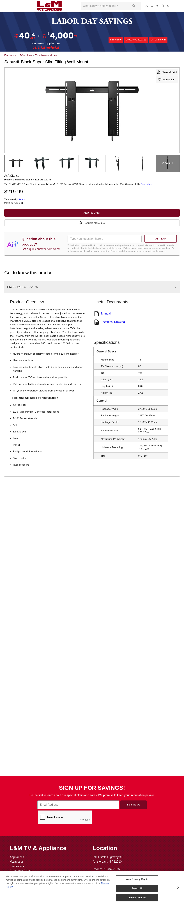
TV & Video (26, 55)
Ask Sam (160, 238)
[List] (152, 6)
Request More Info (94, 222)
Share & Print (169, 72)
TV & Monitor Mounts (46, 55)
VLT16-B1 (18, 203)
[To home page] (49, 6)
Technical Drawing (113, 321)
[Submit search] (134, 6)
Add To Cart (92, 212)
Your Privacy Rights (137, 879)
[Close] (178, 888)
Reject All (137, 888)
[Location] (157, 6)
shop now (115, 39)
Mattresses (17, 861)
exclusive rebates (136, 39)
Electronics (10, 55)
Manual (106, 313)
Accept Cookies (137, 897)
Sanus (21, 199)
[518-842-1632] (163, 6)
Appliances (17, 857)
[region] (92, 888)
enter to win (158, 39)
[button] (16, 6)
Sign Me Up (133, 804)
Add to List (169, 79)
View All (167, 163)
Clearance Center (21, 870)
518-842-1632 (112, 869)
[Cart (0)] (168, 6)
